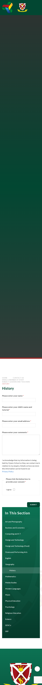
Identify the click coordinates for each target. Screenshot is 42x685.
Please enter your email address (16, 421)
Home (4, 378)
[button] (37, 669)
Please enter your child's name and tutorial (17, 408)
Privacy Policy (8, 471)
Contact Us (18, 378)
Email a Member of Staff (13, 380)
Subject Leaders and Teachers (16, 382)
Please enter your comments (15, 432)
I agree (8, 490)
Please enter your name (13, 396)
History (5, 384)
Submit (33, 505)
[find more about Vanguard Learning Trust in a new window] (7, 7)
